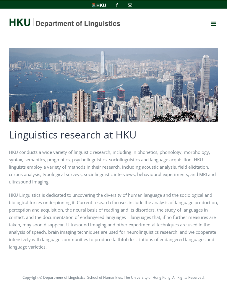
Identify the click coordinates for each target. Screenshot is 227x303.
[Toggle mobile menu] (213, 24)
